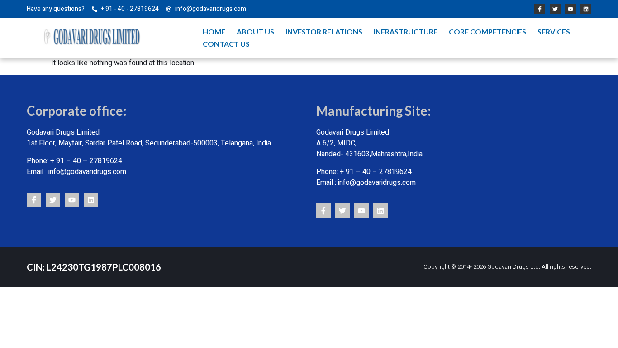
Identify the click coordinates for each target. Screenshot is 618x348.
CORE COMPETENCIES (487, 31)
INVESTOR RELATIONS (323, 31)
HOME (214, 31)
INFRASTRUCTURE (405, 31)
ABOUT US (255, 31)
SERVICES (553, 31)
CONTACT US (226, 43)
